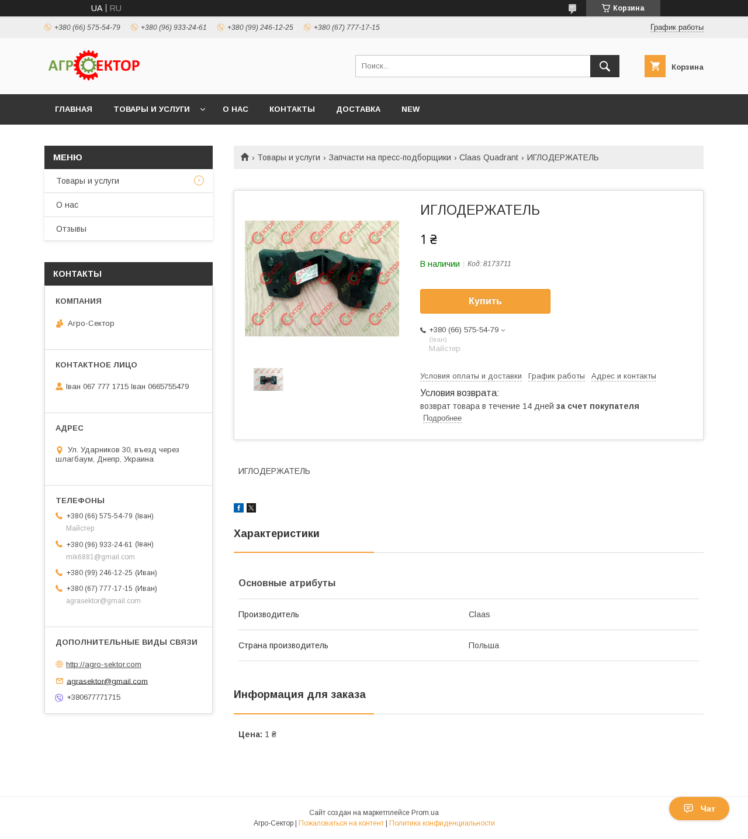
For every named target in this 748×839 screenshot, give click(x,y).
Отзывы (71, 228)
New (410, 109)
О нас (235, 109)
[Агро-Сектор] (94, 79)
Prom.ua (425, 813)
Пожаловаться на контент (341, 823)
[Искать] (604, 66)
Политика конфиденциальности (442, 823)
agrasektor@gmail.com (107, 680)
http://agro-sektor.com (103, 664)
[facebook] (239, 509)
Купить (485, 301)
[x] (251, 509)
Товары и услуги (151, 109)
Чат (708, 808)
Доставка (358, 109)
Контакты (292, 109)
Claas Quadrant (488, 157)
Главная (73, 109)
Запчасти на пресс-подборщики (390, 157)
